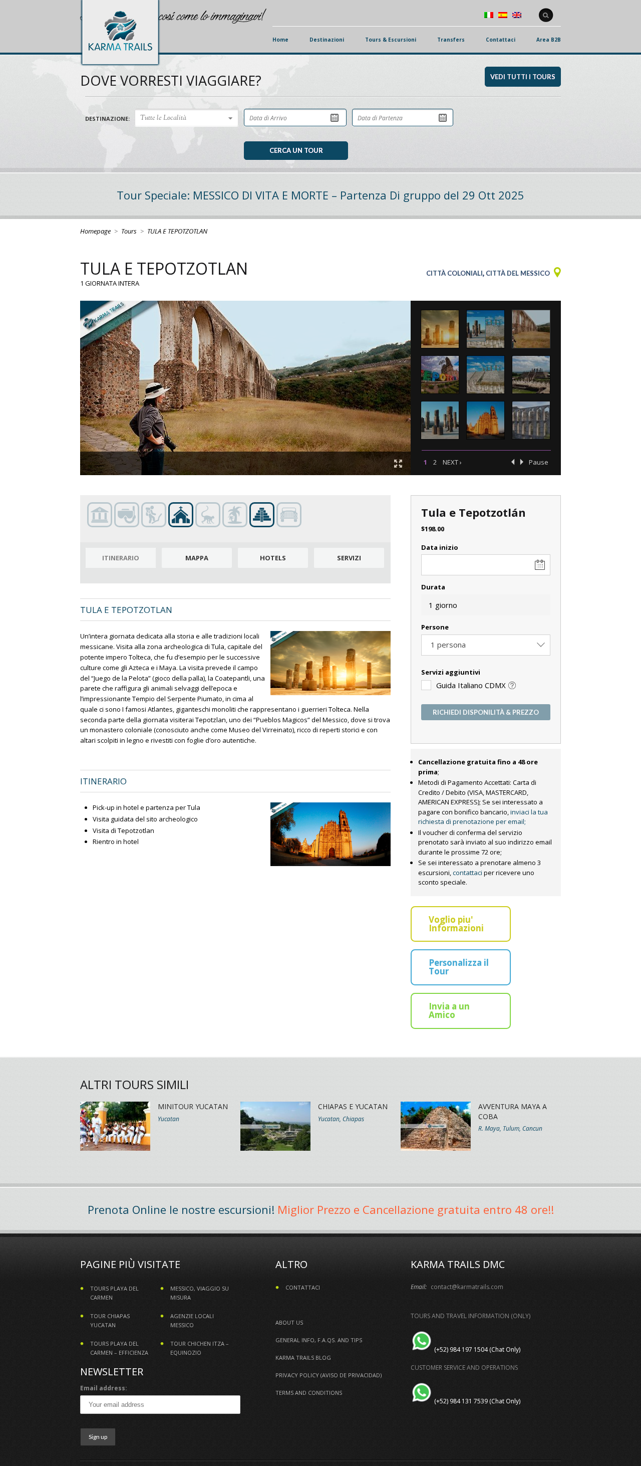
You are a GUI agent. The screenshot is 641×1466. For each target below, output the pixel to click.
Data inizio (439, 547)
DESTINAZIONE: (107, 118)
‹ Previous (513, 462)
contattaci (467, 872)
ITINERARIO (120, 557)
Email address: (103, 1388)
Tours (129, 231)
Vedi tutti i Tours (522, 77)
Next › (452, 462)
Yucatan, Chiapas (341, 1119)
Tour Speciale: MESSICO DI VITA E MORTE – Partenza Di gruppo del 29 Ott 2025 (320, 194)
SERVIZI (349, 557)
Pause (538, 462)
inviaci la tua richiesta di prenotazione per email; (483, 816)
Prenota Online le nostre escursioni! (181, 1209)
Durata (433, 586)
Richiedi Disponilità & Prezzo (486, 712)
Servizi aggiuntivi (450, 672)
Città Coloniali (454, 273)
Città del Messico (518, 273)
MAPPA (196, 557)
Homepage (95, 231)
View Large (398, 464)
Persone (435, 627)
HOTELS (273, 557)
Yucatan (168, 1119)
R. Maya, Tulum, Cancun (510, 1128)
